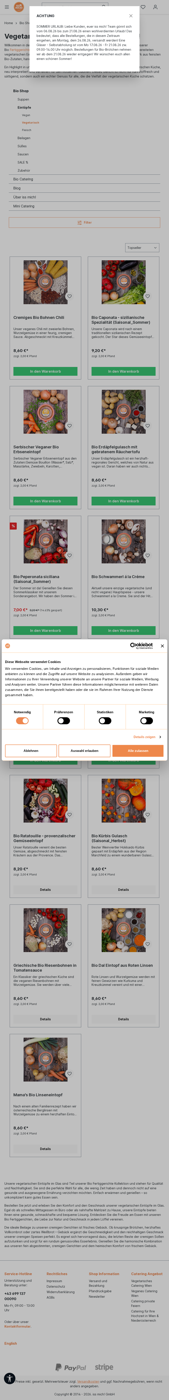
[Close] (131, 15)
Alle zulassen (138, 751)
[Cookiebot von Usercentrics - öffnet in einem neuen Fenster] (133, 646)
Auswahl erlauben (84, 751)
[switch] (63, 720)
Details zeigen (144, 737)
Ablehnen (31, 751)
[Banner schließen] (162, 645)
